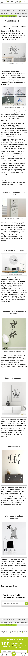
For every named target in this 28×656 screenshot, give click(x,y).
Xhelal (21, 632)
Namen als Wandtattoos (8, 16)
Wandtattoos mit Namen (21, 631)
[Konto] (2, 654)
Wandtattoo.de (4, 631)
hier (23, 79)
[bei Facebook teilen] (16, 590)
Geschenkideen (22, 16)
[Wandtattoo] (13, 1)
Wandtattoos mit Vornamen (9, 632)
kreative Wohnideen (21, 13)
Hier (2, 233)
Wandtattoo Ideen (6, 13)
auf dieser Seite (17, 498)
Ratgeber (12, 631)
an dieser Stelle (17, 288)
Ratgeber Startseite (8, 10)
